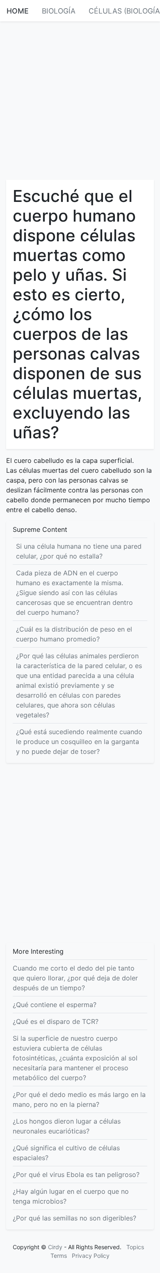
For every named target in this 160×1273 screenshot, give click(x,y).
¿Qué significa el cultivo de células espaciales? (66, 1153)
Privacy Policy (91, 1255)
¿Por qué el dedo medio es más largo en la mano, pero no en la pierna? (79, 1099)
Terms (58, 1255)
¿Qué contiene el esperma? (54, 1005)
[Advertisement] (80, 100)
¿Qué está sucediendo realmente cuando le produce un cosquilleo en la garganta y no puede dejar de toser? (79, 742)
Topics (135, 1246)
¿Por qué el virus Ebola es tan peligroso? (76, 1174)
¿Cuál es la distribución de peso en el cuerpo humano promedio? (74, 634)
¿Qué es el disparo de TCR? (55, 1021)
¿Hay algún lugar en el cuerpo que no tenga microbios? (71, 1196)
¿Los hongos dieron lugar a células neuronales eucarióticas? (67, 1126)
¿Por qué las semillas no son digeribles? (74, 1218)
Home (18, 11)
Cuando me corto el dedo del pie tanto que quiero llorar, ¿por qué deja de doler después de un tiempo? (75, 978)
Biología (58, 11)
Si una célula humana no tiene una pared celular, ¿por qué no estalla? (79, 551)
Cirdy (55, 1246)
